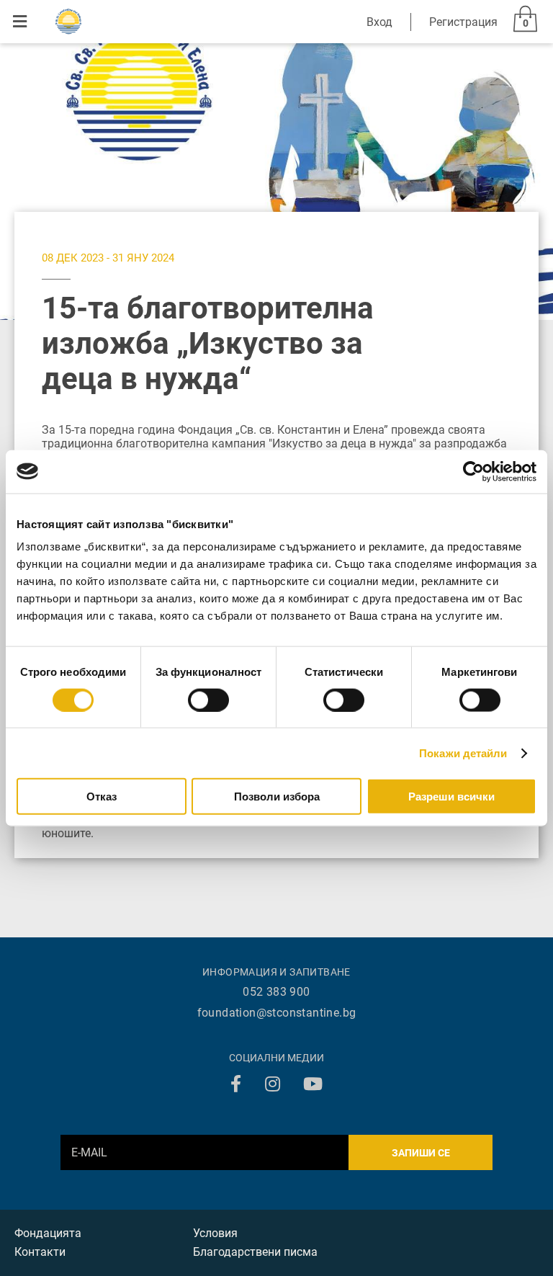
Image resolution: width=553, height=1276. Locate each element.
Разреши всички (451, 796)
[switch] (208, 699)
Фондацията (47, 1233)
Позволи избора (277, 796)
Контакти (40, 1252)
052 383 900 (276, 992)
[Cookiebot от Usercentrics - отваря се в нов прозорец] (473, 471)
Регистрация (463, 22)
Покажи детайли (463, 752)
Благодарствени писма (255, 1252)
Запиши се (421, 1153)
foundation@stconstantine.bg (276, 1013)
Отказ (101, 796)
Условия (215, 1233)
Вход (379, 22)
